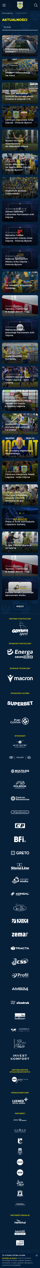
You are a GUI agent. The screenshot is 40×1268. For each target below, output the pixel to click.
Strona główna (7, 13)
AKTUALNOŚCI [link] (21, 13)
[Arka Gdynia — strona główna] (20, 5)
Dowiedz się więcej (9, 1258)
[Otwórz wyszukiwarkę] (36, 5)
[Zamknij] (36, 1255)
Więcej (20, 606)
